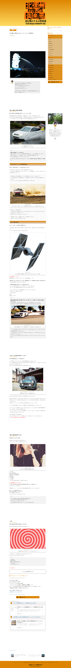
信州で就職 (51, 65)
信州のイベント (52, 71)
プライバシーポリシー (53, 79)
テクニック (50, 53)
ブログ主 (51, 75)
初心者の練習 (52, 49)
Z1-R (49, 39)
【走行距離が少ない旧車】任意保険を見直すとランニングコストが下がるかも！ (27, 616)
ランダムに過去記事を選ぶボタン (28, 571)
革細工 (51, 73)
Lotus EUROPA (51, 59)
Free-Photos (26, 204)
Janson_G (26, 272)
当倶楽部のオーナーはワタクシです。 (16, 591)
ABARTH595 (51, 61)
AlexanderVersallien (26, 549)
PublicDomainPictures (26, 145)
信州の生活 (51, 69)
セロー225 (50, 45)
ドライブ (14, 650)
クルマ (11, 650)
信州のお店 (51, 67)
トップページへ (52, 35)
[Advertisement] (28, 43)
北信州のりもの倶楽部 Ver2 (35, 664)
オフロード (50, 47)
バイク (51, 37)
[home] (55, 139)
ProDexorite (26, 325)
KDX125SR (50, 43)
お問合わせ (51, 77)
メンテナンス (51, 55)
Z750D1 (50, 41)
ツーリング (50, 51)
